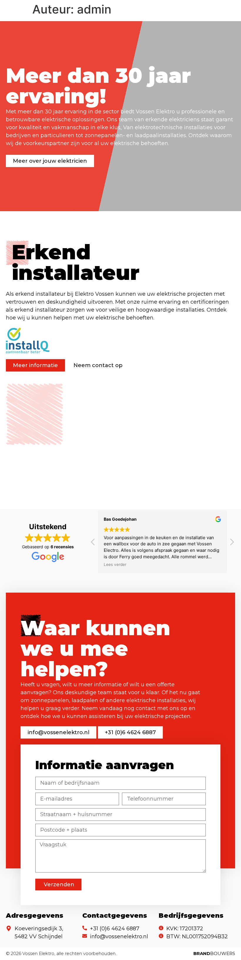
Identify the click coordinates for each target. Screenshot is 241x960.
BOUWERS (214, 953)
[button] (232, 543)
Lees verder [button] (115, 564)
